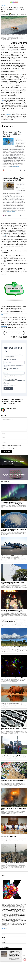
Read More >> (4, 928)
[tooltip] (11, 43)
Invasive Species (16, 401)
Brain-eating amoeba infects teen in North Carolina (13, 677)
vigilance (6, 235)
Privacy (3, 944)
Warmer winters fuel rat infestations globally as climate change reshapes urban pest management (14, 954)
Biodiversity (5, 399)
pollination (8, 114)
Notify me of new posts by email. (9, 448)
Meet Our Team (5, 947)
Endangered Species (17, 399)
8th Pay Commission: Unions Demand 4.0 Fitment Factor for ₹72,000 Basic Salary (13, 835)
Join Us (3, 937)
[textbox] (14, 915)
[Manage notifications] (24, 960)
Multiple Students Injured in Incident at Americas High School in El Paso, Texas (13, 583)
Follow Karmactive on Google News (14, 333)
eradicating (19, 70)
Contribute (4, 940)
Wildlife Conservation (8, 403)
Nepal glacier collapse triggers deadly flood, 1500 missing (13, 781)
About (3, 935)
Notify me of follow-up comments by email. (11, 445)
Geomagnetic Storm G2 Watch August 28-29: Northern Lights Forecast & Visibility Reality (12, 503)
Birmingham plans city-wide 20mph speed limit (12, 755)
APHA (21, 74)
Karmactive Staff (15, 14)
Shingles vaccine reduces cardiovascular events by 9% (14, 729)
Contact (3, 942)
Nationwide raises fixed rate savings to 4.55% (12, 703)
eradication (4, 325)
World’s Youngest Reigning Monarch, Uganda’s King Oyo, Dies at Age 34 (13, 647)
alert (2, 314)
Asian (12, 46)
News (2, 5)
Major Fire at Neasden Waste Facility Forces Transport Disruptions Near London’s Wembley (12, 611)
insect (2, 100)
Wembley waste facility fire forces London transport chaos (14, 809)
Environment (5, 401)
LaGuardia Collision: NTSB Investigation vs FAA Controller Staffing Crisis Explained (12, 556)
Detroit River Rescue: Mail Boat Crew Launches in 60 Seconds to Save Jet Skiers (14, 530)
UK (5, 5)
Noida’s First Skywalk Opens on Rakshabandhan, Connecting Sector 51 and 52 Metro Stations (13, 863)
